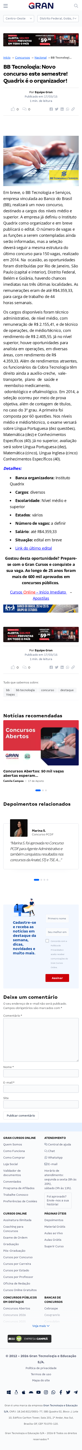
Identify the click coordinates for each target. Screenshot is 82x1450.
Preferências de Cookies (20, 1201)
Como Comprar (14, 1157)
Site (6, 1098)
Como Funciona (14, 1151)
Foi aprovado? (58, 1200)
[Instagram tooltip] (46, 1393)
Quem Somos (12, 1144)
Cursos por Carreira (17, 1263)
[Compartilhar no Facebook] (50, 109)
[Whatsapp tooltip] (53, 1393)
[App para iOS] (23, 1393)
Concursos (22, 57)
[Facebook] (61, 1393)
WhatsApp (55, 1157)
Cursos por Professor (18, 1277)
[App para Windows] (9, 1393)
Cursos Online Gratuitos (20, 1290)
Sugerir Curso (54, 1246)
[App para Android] (31, 1393)
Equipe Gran (44, 92)
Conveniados (12, 1181)
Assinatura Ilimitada (17, 1220)
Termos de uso (41, 1374)
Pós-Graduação (14, 1250)
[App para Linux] (16, 1393)
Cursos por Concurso (18, 1257)
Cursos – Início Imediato (38, 592)
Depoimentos (53, 1220)
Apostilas (41, 598)
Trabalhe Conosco (15, 1194)
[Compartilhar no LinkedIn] (61, 109)
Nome (8, 1067)
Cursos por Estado (16, 1270)
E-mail (8, 1082)
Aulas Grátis (52, 1239)
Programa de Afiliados (19, 1188)
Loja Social (10, 1164)
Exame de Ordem (15, 1237)
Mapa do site (41, 1380)
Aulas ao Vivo (53, 1233)
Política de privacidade (41, 1368)
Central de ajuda (59, 1144)
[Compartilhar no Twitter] (56, 109)
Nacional (41, 57)
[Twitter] (68, 1393)
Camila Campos (13, 781)
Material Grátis (54, 1226)
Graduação (11, 1244)
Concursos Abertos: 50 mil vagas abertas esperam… (33, 773)
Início (6, 57)
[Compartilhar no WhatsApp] (67, 109)
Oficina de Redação (16, 1283)
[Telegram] (75, 1393)
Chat (51, 1151)
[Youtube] (38, 1393)
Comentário (12, 1015)
